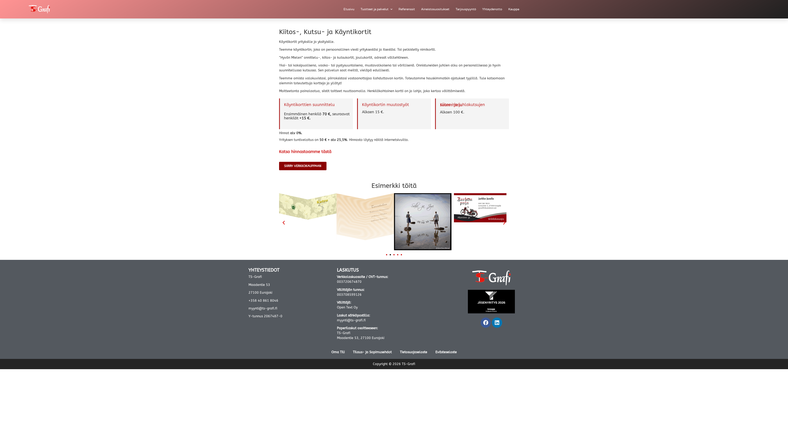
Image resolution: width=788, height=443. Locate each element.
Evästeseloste (446, 352)
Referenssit (407, 9)
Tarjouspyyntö (466, 9)
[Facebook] (486, 322)
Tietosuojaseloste (413, 352)
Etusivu (349, 9)
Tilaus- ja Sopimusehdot (372, 352)
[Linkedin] (497, 322)
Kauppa (513, 9)
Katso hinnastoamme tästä (305, 151)
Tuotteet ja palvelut (374, 9)
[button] (283, 222)
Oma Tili (338, 352)
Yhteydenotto (492, 9)
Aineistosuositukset (435, 9)
